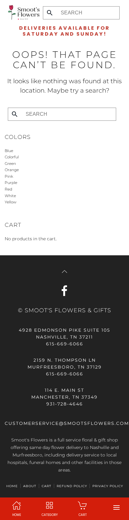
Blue (9, 150)
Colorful (12, 157)
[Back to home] (22, 12)
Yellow (10, 202)
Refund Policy (72, 486)
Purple (11, 182)
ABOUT (29, 486)
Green (10, 163)
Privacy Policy (107, 486)
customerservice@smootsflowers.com (67, 423)
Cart (46, 486)
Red (8, 189)
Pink (9, 176)
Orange (12, 169)
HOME (12, 486)
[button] (116, 507)
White (10, 195)
